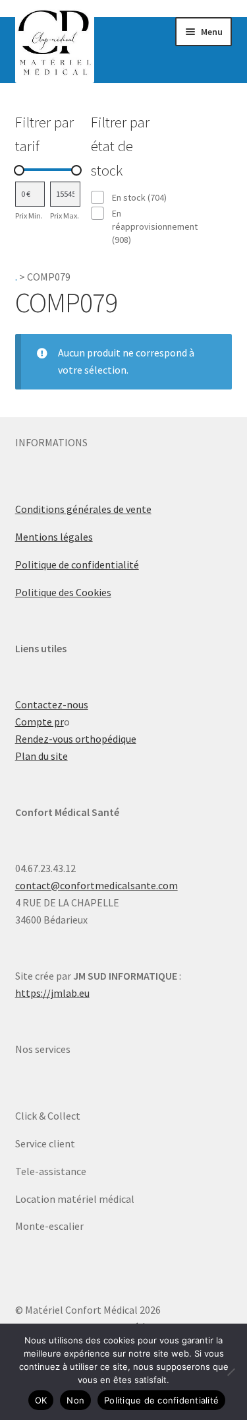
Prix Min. (29, 215)
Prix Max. (64, 215)
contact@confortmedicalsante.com (96, 885)
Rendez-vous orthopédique (75, 738)
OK (41, 1400)
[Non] (230, 1371)
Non (75, 1400)
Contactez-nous (51, 704)
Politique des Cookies (63, 592)
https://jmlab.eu (52, 992)
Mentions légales (54, 536)
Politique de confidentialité (77, 564)
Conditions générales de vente (83, 509)
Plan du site (41, 755)
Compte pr (39, 721)
